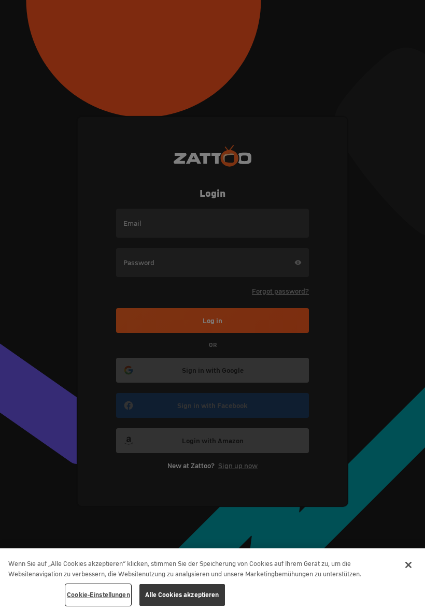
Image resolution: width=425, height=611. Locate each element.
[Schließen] (408, 565)
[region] (212, 579)
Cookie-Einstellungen (98, 595)
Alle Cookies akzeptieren (182, 595)
